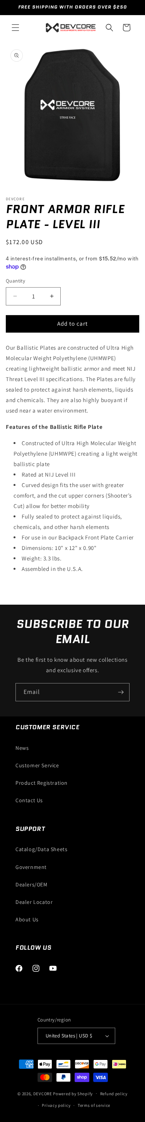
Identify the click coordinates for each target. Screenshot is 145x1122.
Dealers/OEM (31, 884)
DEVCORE (42, 1093)
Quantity (15, 280)
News (22, 747)
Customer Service (37, 765)
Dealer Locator (34, 901)
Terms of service (94, 1105)
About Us (27, 919)
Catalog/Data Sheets (41, 849)
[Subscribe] (120, 692)
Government (31, 867)
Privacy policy (56, 1105)
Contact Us (29, 800)
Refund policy (114, 1093)
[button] (15, 27)
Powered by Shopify (73, 1093)
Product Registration (41, 782)
